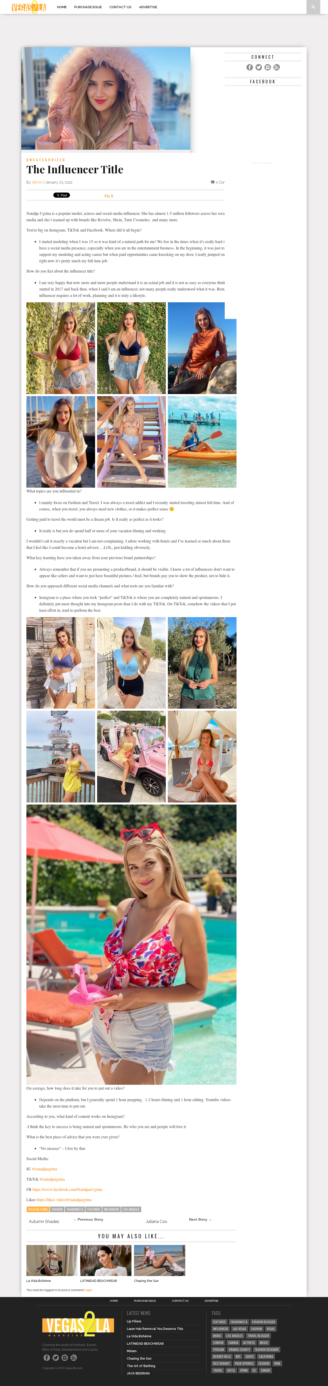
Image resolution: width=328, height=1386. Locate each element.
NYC (238, 1356)
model (217, 1335)
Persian (218, 1349)
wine (277, 1363)
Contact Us (120, 7)
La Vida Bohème (38, 1281)
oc (254, 1370)
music (264, 1342)
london (218, 1342)
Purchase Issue (88, 7)
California (266, 1356)
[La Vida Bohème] (52, 1274)
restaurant (221, 1363)
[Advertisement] (164, 30)
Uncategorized (46, 159)
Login (88, 1290)
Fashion (57, 1209)
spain (244, 1370)
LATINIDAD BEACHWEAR (98, 1281)
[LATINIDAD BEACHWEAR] (105, 1274)
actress (249, 1342)
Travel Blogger (258, 1335)
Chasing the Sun (146, 1281)
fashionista (75, 1209)
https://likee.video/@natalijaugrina (64, 1199)
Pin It (109, 195)
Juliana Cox (156, 1221)
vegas (271, 1329)
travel (217, 1370)
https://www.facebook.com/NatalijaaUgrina (67, 1189)
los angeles (131, 1209)
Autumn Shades (44, 1221)
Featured (93, 1209)
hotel (231, 1370)
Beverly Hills (222, 1356)
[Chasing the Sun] (159, 1274)
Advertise (148, 7)
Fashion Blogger (263, 1322)
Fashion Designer (267, 1349)
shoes (249, 1356)
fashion (264, 1363)
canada (233, 1342)
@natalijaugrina (44, 1168)
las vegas (239, 1329)
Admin (37, 182)
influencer (111, 1209)
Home (62, 7)
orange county (239, 1349)
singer (265, 1370)
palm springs (244, 1363)
